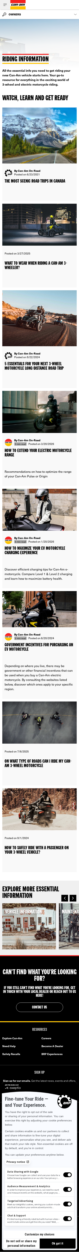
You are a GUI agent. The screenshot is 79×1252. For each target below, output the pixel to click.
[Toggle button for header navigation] (5, 4)
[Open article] (39, 154)
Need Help (9, 1046)
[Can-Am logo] (18, 4)
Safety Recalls (11, 1054)
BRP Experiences (52, 1054)
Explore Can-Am (12, 1038)
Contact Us (39, 1007)
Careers (46, 1038)
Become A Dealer (52, 1046)
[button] (64, 898)
